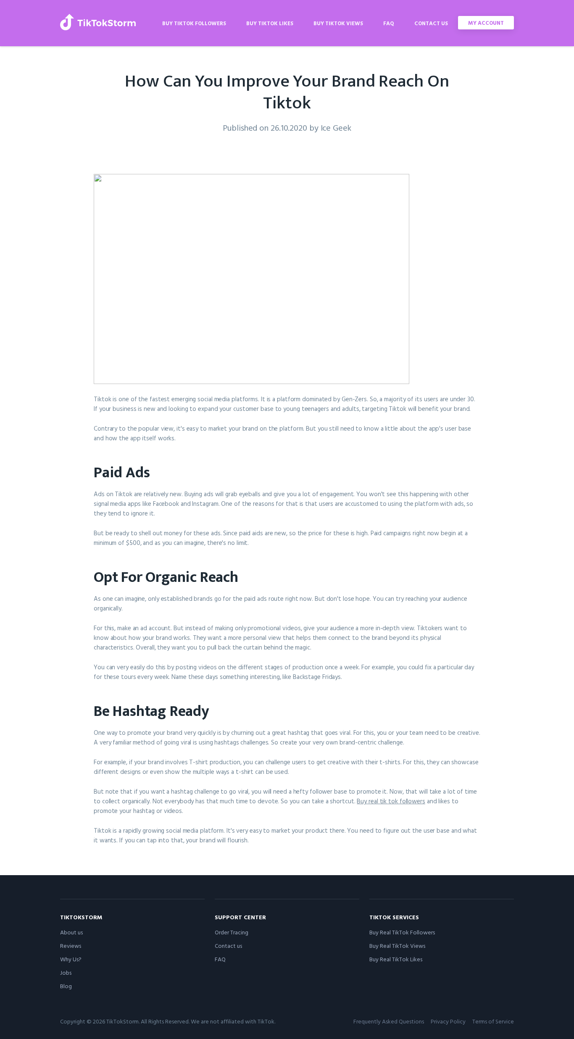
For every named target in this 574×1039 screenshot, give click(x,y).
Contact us (431, 23)
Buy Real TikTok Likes (395, 959)
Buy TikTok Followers (194, 23)
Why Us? (71, 959)
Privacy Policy (448, 1021)
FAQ (388, 23)
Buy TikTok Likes (269, 23)
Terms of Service (493, 1021)
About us (71, 932)
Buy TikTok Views (338, 23)
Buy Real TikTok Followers (402, 932)
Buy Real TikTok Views (397, 945)
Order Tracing (231, 932)
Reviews (70, 945)
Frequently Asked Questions (388, 1021)
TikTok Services (394, 917)
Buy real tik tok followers (391, 801)
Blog (66, 985)
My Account (486, 22)
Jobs (65, 972)
